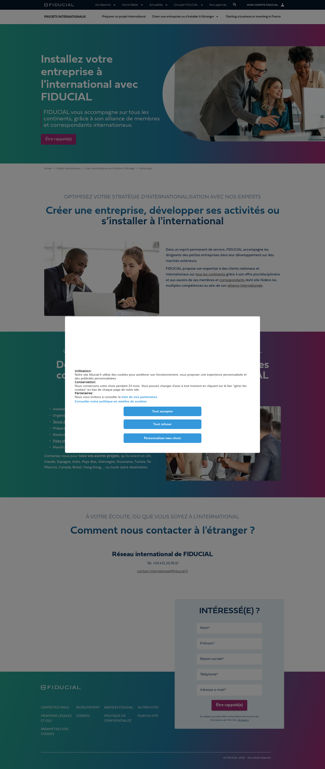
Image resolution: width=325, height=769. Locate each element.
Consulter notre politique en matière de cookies (111, 401)
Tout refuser (162, 424)
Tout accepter (162, 411)
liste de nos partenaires (139, 397)
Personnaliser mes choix (162, 438)
